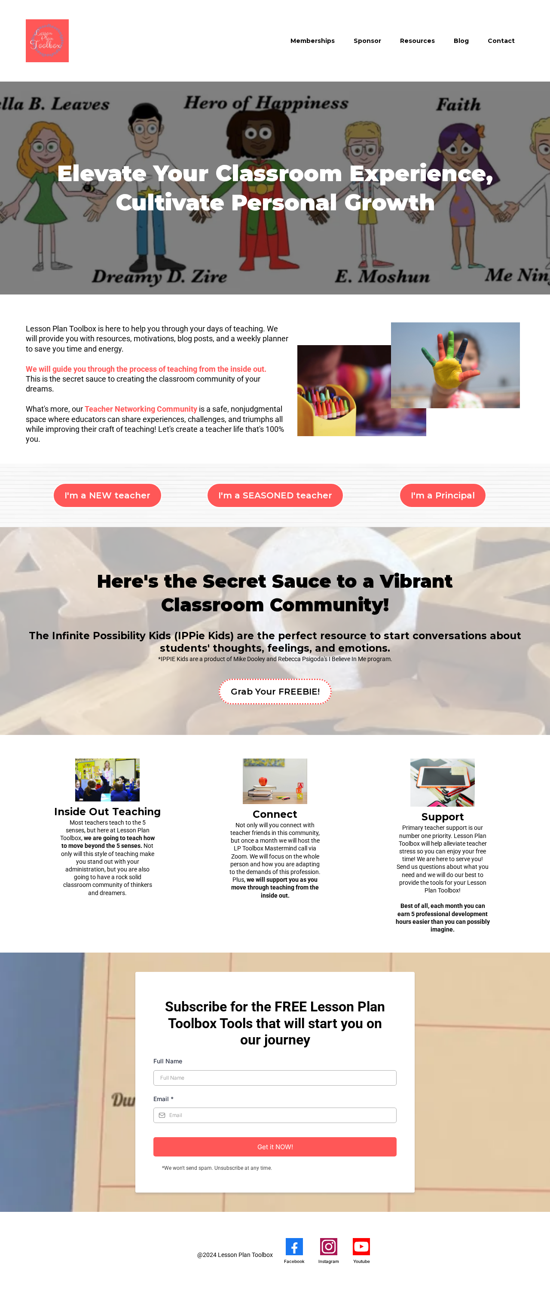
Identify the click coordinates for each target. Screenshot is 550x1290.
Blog (461, 41)
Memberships (312, 41)
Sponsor (367, 41)
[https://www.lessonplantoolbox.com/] (47, 40)
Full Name (167, 1061)
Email (163, 1098)
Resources (417, 41)
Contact (501, 41)
